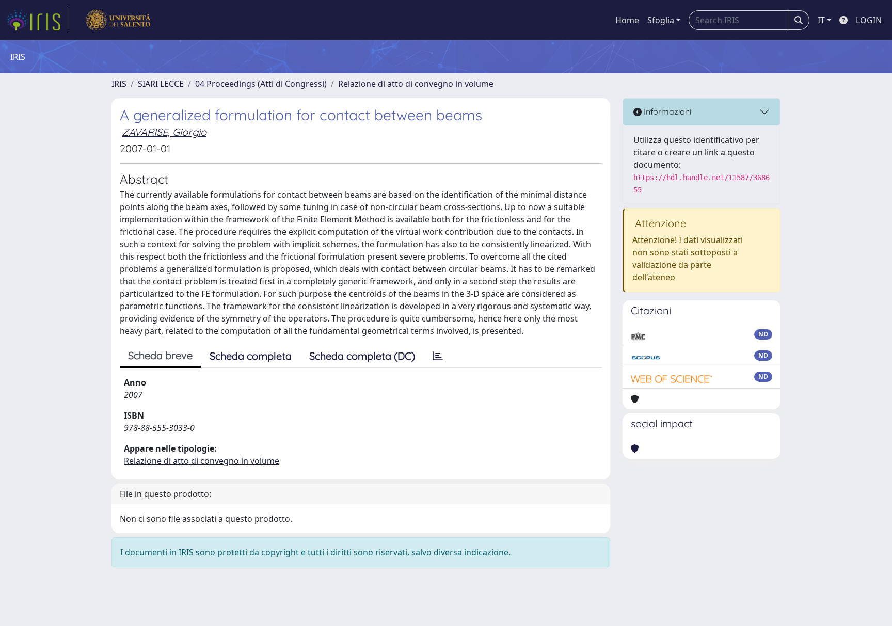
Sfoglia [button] (660, 20)
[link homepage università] (117, 20)
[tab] (438, 356)
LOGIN (869, 20)
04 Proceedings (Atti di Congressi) (261, 83)
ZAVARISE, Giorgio (164, 131)
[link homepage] (37, 20)
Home (627, 20)
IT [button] (821, 20)
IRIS (119, 83)
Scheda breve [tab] (160, 355)
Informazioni (666, 111)
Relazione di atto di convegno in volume (415, 83)
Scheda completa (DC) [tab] (362, 355)
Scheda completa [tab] (251, 355)
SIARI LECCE (161, 83)
